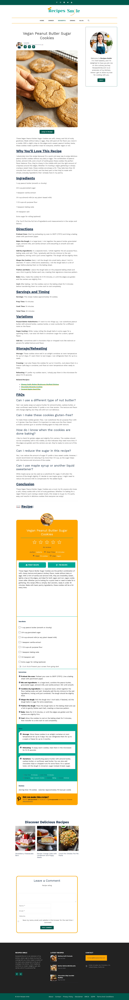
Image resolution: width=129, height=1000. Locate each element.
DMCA (87, 997)
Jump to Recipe (47, 132)
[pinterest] (33, 46)
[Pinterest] (64, 2)
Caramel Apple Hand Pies (30, 389)
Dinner (51, 20)
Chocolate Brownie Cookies (31, 387)
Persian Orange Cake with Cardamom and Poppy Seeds (47, 855)
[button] (88, 20)
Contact (58, 997)
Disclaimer (79, 997)
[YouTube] (71, 2)
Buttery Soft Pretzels (65, 956)
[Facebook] (56, 2)
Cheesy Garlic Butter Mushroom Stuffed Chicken (40, 384)
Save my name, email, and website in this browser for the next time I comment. (48, 921)
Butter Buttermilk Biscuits (67, 966)
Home (42, 20)
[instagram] (29, 46)
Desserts (62, 20)
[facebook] (25, 46)
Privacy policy (68, 997)
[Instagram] (60, 2)
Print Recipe (33, 565)
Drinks (72, 20)
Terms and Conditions (105, 997)
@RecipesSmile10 (28, 801)
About (101, 80)
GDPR (93, 997)
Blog (81, 20)
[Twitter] (67, 2)
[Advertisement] (47, 602)
